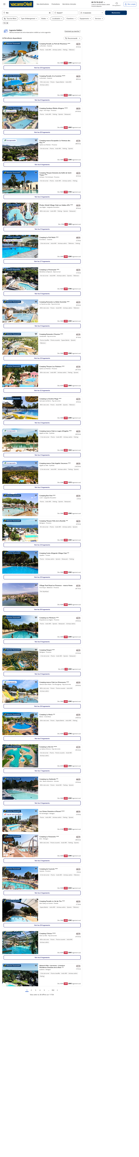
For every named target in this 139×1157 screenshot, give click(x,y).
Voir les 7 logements (42, 771)
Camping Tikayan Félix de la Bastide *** (53, 521)
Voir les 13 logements (42, 358)
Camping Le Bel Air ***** (48, 747)
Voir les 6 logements (42, 164)
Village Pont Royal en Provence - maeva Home (56, 585)
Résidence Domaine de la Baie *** (51, 967)
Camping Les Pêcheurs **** (49, 618)
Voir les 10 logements (42, 68)
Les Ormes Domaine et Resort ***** (52, 811)
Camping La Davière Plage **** (50, 399)
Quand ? (60, 13)
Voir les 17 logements (42, 261)
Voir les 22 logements (42, 132)
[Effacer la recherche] (49, 13)
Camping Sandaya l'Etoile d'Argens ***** (53, 108)
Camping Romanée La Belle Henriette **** (54, 302)
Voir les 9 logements (42, 229)
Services (98, 18)
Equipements (84, 18)
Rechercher (116, 13)
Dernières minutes (69, 4)
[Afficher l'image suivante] (35, 52)
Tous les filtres (11, 18)
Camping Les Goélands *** (48, 779)
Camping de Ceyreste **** (48, 869)
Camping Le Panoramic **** (49, 837)
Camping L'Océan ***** (47, 933)
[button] (4, 4)
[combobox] (27, 13)
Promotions (56, 4)
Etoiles (43, 18)
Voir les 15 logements (42, 577)
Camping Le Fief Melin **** (48, 237)
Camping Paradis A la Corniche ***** (52, 76)
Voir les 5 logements (42, 294)
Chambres (70, 18)
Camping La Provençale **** (49, 270)
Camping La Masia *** (47, 715)
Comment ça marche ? (72, 31)
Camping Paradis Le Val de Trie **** (52, 901)
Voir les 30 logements (42, 609)
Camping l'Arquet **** (47, 650)
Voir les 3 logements (42, 423)
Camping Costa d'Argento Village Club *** (54, 553)
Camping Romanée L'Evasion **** (51, 334)
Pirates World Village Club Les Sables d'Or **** (56, 205)
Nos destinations (43, 4)
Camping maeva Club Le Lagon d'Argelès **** (55, 431)
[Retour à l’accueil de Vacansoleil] (21, 4)
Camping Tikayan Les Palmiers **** (51, 366)
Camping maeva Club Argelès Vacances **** (55, 463)
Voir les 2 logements (42, 197)
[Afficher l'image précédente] (5, 52)
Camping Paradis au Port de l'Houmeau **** (54, 44)
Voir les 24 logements (42, 925)
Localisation (56, 18)
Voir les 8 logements (42, 100)
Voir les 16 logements (42, 706)
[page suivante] (57, 990)
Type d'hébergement (28, 18)
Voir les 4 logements (42, 487)
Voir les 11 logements (42, 390)
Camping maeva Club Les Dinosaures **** (54, 682)
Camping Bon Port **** (47, 496)
